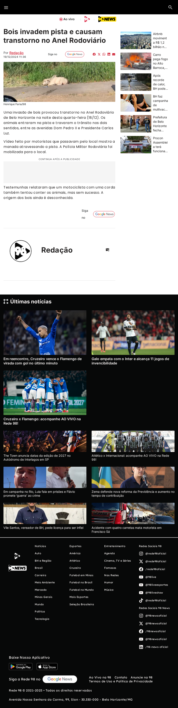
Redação (16, 53)
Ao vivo (69, 19)
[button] (170, 7)
